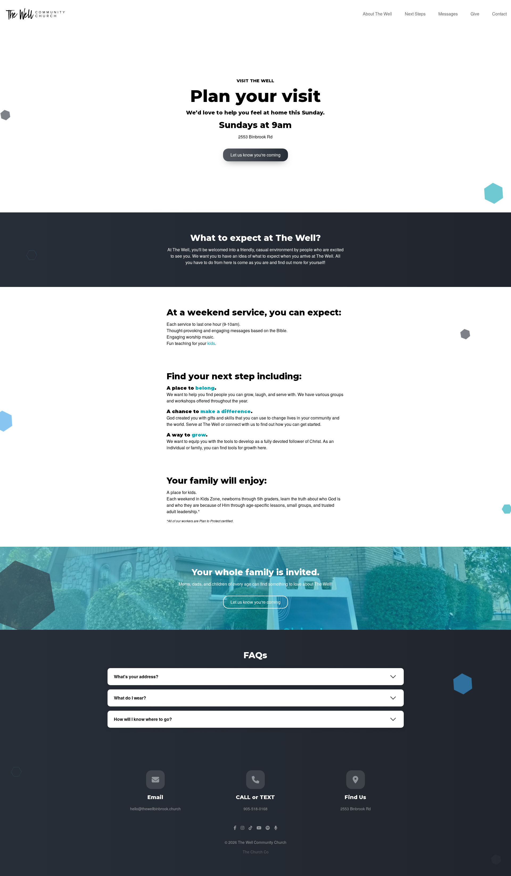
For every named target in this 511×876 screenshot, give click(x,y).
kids (211, 343)
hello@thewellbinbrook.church (155, 808)
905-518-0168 (255, 808)
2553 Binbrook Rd (355, 808)
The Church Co (256, 851)
